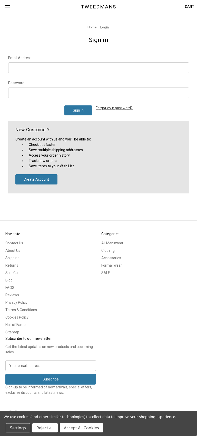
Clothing (108, 250)
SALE (105, 273)
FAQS (9, 288)
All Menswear (112, 243)
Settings (18, 428)
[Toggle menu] (7, 7)
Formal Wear (111, 265)
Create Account (36, 179)
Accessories (111, 258)
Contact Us (14, 243)
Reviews (12, 295)
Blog (9, 280)
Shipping (12, 258)
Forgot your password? (114, 108)
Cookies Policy (16, 317)
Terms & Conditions (21, 310)
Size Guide (14, 273)
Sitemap (12, 332)
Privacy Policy (16, 302)
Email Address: (20, 58)
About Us (12, 250)
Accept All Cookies (81, 428)
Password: (16, 83)
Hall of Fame (15, 325)
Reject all (45, 428)
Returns (11, 265)
